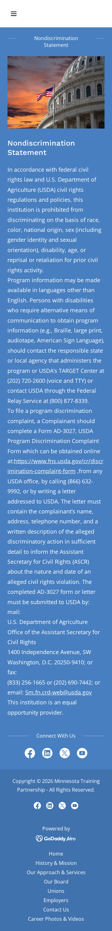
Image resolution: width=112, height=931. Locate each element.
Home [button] (56, 853)
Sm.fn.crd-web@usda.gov (58, 692)
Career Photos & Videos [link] (56, 918)
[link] (30, 754)
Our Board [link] (56, 881)
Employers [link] (56, 900)
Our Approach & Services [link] (56, 872)
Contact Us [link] (56, 909)
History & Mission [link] (56, 863)
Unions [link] (56, 891)
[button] (18, 13)
